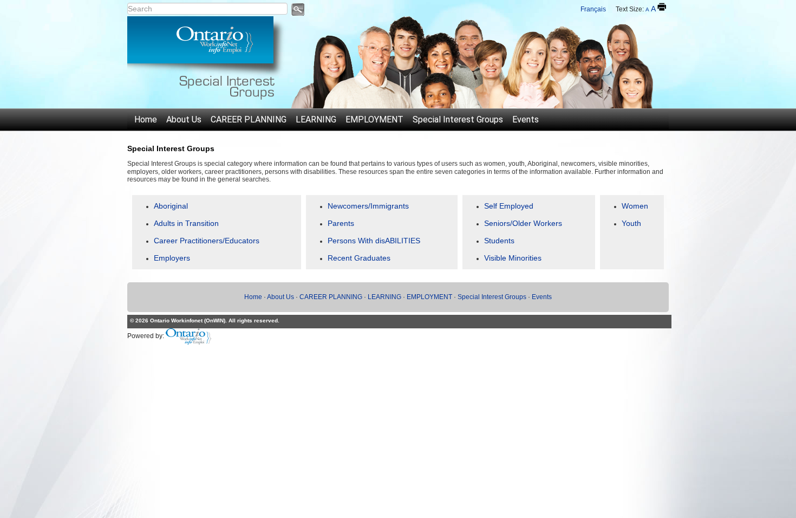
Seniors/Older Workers (523, 223)
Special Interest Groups (458, 119)
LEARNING (316, 119)
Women (635, 206)
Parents (341, 223)
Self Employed (508, 206)
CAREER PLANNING (248, 119)
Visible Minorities (512, 258)
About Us (183, 119)
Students (499, 240)
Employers (172, 258)
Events (525, 119)
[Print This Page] (661, 7)
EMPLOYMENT (374, 119)
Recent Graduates (359, 258)
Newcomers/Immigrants (368, 206)
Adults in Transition (186, 223)
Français (593, 9)
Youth (631, 223)
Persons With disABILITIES (374, 240)
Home (145, 119)
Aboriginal (171, 206)
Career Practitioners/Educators (206, 240)
